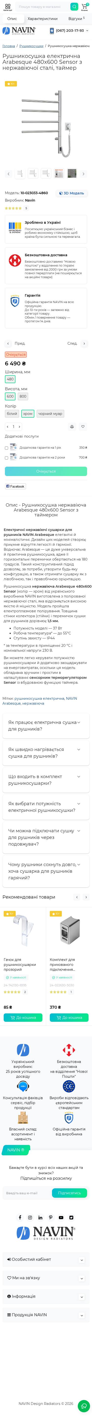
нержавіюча (33, 703)
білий (12, 413)
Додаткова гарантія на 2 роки (42, 457)
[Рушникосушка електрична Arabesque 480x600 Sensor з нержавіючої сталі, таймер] (46, 122)
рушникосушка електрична (39, 698)
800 (23, 396)
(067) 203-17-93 (69, 30)
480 (10, 379)
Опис (12, 19)
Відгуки (76, 18)
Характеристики (43, 19)
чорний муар (50, 413)
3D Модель (73, 193)
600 (10, 396)
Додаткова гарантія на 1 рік (40, 447)
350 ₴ (83, 447)
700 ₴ (83, 457)
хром (27, 413)
